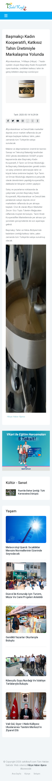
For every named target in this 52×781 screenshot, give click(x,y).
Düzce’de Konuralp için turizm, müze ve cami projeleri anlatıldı (24, 595)
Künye (27, 773)
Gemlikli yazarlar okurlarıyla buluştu (22, 639)
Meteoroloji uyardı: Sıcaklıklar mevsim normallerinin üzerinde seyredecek (24, 550)
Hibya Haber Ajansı (37, 765)
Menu (6, 16)
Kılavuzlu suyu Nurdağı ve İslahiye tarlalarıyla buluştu (25, 682)
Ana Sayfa (16, 773)
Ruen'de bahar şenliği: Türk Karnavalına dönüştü (31, 492)
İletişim (37, 773)
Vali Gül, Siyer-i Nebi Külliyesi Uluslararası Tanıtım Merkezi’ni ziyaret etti (24, 727)
